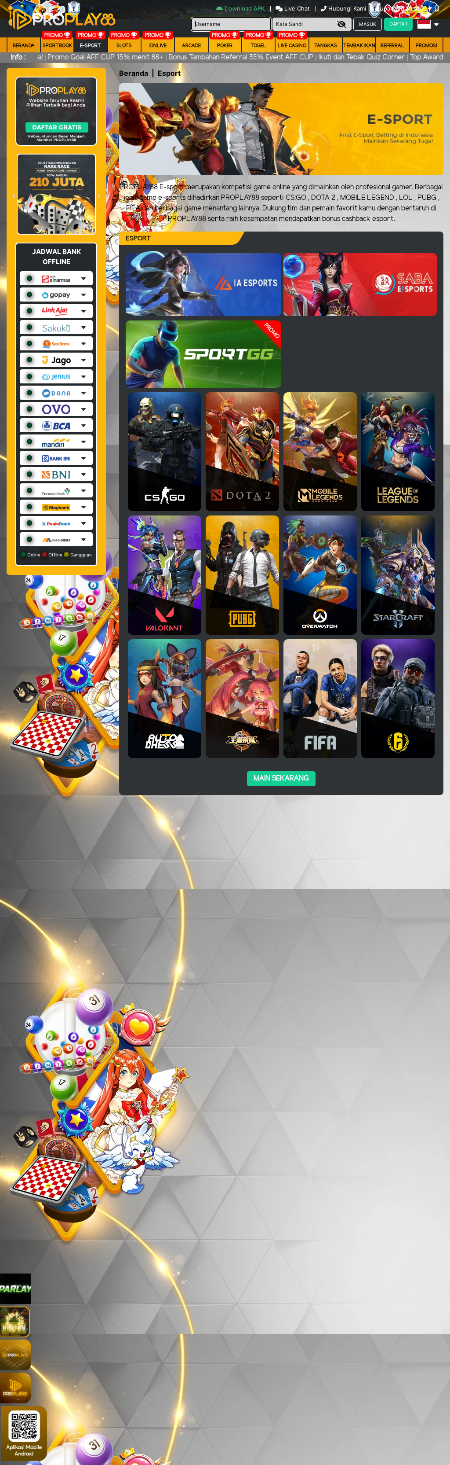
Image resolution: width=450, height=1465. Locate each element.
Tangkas (325, 46)
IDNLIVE (158, 46)
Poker (224, 46)
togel (258, 46)
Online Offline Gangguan (59, 554)
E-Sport (90, 46)
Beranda (24, 46)
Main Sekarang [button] (281, 778)
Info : (18, 57)
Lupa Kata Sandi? (401, 8)
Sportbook (57, 46)
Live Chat (296, 8)
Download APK (244, 8)
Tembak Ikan (359, 46)
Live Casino (292, 46)
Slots (124, 46)
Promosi (426, 46)
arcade (191, 46)
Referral (392, 46)
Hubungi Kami (347, 8)
